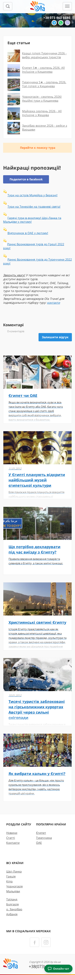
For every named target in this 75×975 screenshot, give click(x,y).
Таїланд (11, 899)
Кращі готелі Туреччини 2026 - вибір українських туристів (44, 55)
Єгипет (41, 833)
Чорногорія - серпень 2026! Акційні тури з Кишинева (42, 98)
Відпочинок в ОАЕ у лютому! (28, 233)
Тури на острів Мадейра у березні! (33, 195)
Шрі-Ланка (14, 871)
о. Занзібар (14, 909)
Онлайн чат (61, 968)
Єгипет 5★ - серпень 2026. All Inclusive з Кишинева (43, 70)
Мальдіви (13, 891)
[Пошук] (7, 6)
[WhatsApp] (61, 22)
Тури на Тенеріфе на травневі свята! (34, 206)
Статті (10, 838)
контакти (53, 303)
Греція (11, 876)
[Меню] (67, 6)
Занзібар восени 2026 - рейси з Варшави (44, 127)
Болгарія (12, 904)
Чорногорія (14, 886)
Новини (11, 833)
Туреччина (44, 838)
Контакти (13, 843)
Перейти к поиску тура (37, 148)
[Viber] (67, 22)
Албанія (12, 914)
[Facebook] (34, 942)
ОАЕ (39, 843)
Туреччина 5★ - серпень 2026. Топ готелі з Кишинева (44, 84)
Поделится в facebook (26, 179)
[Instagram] (46, 942)
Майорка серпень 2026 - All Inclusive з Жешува (42, 113)
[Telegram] (54, 22)
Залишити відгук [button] (55, 337)
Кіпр (9, 881)
